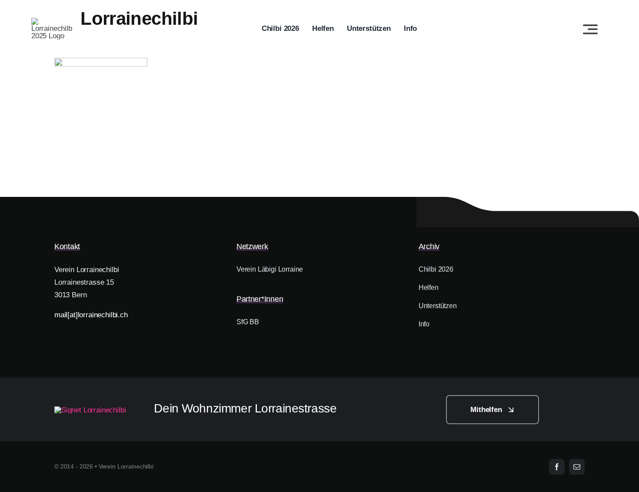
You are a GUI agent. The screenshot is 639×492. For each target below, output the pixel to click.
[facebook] (557, 467)
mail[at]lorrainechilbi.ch (91, 315)
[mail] (577, 467)
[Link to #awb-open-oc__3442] (590, 29)
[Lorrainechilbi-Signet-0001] (90, 410)
